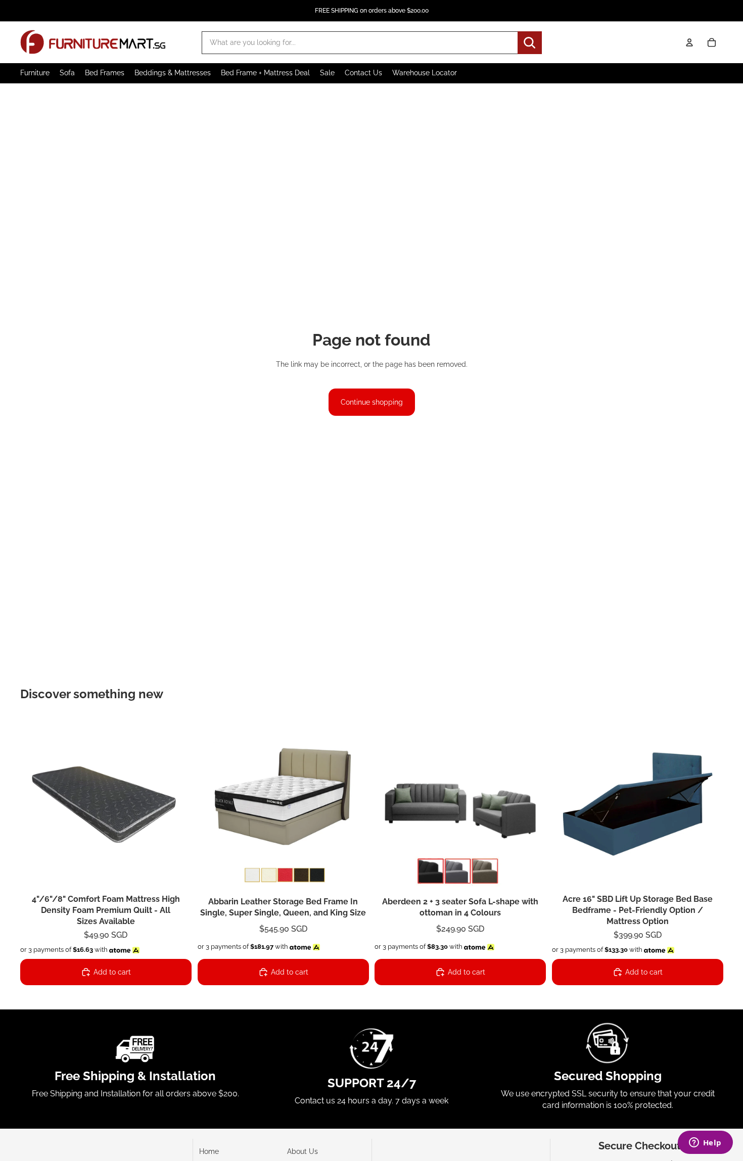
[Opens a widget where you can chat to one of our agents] (705, 1143)
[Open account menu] (689, 42)
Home (209, 1151)
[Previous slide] (35, 804)
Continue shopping (372, 402)
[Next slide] (176, 804)
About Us (302, 1151)
